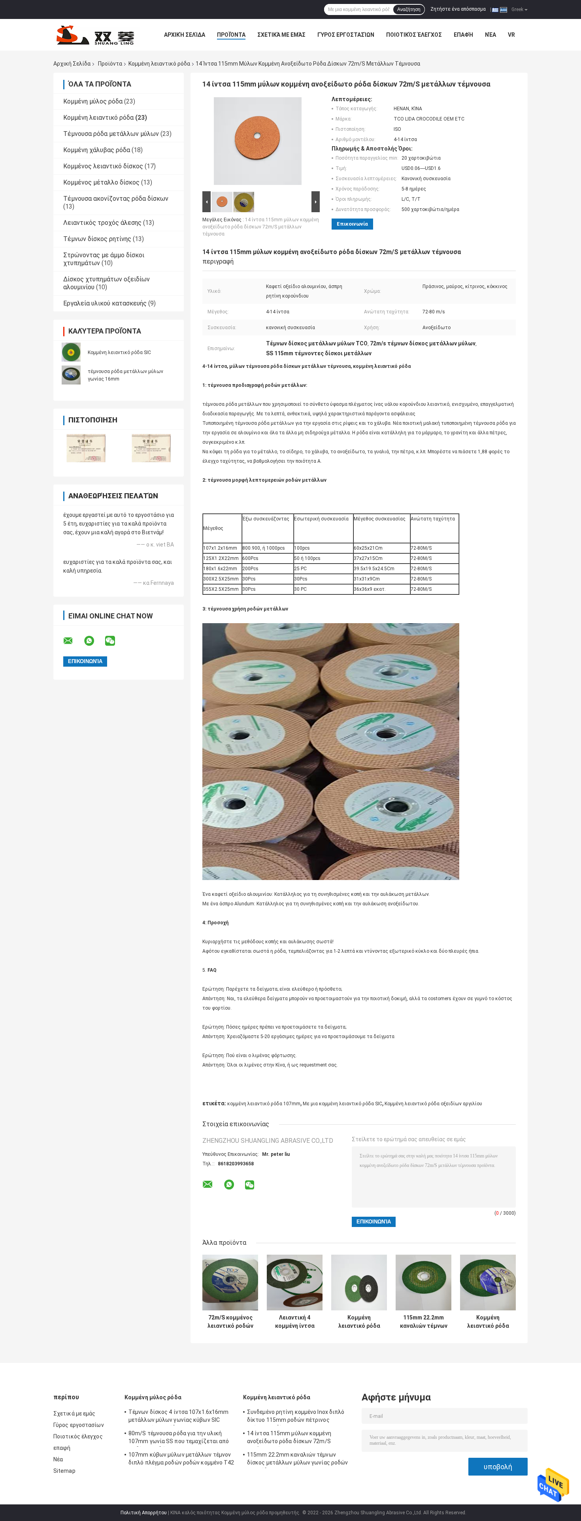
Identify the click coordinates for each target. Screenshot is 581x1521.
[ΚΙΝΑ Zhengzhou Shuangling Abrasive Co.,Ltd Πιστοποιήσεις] (86, 447)
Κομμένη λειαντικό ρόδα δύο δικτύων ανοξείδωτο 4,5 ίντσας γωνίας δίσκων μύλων (359, 1321)
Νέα (490, 35)
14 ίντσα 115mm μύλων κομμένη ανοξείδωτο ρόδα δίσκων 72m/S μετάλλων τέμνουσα (260, 227)
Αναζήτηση (409, 9)
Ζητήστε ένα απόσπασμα (458, 9)
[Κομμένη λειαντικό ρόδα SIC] (71, 352)
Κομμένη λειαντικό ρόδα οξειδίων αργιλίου (433, 1103)
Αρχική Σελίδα (184, 35)
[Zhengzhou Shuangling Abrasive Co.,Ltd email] (73, 640)
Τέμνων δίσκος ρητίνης (97, 239)
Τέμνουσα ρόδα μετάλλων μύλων (111, 134)
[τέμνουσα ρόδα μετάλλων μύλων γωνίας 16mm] (71, 375)
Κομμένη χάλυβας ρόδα (96, 150)
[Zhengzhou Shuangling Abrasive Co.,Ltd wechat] (115, 640)
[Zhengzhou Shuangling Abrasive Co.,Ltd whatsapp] (94, 640)
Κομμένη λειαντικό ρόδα (159, 63)
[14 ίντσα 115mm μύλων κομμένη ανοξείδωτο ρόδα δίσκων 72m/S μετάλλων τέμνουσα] (257, 142)
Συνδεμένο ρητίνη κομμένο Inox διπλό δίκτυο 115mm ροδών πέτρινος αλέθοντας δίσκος (296, 1417)
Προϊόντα (231, 35)
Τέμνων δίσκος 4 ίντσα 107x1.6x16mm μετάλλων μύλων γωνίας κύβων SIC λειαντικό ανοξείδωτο (178, 1417)
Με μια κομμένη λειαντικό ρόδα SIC (342, 1103)
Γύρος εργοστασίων (345, 35)
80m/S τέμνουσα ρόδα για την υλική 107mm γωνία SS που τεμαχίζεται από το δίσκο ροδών (178, 1438)
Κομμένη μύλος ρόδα (93, 101)
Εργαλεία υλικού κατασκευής (105, 303)
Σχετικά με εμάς (281, 35)
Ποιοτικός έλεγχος (414, 35)
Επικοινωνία (352, 224)
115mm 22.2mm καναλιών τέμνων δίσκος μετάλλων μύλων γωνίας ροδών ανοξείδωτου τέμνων (423, 1321)
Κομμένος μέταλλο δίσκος (101, 182)
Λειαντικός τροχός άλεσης (102, 222)
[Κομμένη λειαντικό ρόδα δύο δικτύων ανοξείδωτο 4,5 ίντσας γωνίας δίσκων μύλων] (359, 1282)
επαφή (463, 35)
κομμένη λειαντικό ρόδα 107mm (263, 1103)
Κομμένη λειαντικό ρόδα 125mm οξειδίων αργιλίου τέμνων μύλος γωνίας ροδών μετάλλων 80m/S (488, 1321)
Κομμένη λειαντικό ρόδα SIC (119, 352)
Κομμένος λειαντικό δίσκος (103, 166)
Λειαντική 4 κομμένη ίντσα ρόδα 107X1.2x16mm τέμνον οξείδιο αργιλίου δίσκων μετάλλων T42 (294, 1321)
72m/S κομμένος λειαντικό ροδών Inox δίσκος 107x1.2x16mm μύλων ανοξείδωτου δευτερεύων (230, 1321)
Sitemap (64, 1471)
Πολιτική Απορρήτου (144, 1512)
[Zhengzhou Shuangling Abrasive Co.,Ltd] (96, 35)
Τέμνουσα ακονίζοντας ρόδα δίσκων (115, 198)
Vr (511, 35)
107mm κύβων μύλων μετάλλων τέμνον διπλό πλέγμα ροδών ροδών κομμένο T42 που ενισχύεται (181, 1459)
